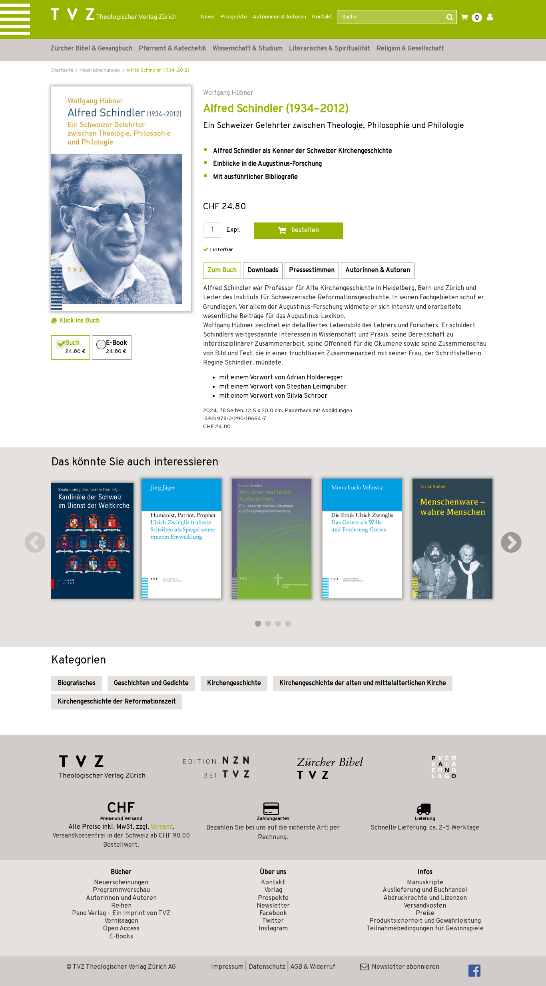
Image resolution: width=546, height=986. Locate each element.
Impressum (227, 967)
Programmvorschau (121, 890)
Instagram (273, 929)
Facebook (273, 914)
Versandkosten (425, 906)
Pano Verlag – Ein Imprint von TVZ (121, 914)
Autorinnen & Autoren (279, 17)
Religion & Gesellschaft (410, 49)
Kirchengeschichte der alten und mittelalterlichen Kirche (362, 683)
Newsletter (273, 906)
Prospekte (233, 17)
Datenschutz (267, 967)
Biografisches (77, 683)
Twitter (273, 921)
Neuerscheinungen (121, 883)
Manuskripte (425, 883)
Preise (425, 914)
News (208, 17)
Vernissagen (121, 921)
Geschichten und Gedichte (151, 683)
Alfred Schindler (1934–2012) (157, 70)
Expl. (233, 230)
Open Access (121, 929)
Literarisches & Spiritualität (329, 49)
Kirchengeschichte (234, 683)
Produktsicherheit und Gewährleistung (425, 921)
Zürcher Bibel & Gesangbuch (91, 49)
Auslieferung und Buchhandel (425, 890)
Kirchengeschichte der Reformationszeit (117, 702)
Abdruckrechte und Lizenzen (425, 898)
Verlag (273, 890)
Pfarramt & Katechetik (172, 49)
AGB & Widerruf (312, 967)
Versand (161, 827)
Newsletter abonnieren (404, 967)
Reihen (121, 906)
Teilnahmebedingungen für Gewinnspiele (425, 929)
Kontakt (322, 17)
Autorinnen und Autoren (121, 898)
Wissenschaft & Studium (248, 49)
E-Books (121, 937)
